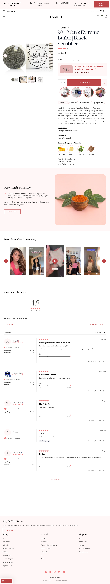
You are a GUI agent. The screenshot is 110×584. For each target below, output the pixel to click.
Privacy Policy (47, 580)
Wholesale (44, 552)
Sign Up (9, 530)
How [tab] (84, 103)
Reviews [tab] (9, 318)
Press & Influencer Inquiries (49, 545)
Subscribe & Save (8, 562)
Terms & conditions (61, 580)
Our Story (44, 538)
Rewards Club (7, 555)
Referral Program (8, 559)
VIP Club (5, 552)
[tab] (14, 79)
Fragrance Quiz (7, 566)
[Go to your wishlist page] (103, 16)
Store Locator (83, 552)
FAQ (80, 538)
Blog (42, 555)
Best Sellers (6, 542)
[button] (65, 49)
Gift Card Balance (84, 548)
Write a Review (98, 325)
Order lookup (83, 542)
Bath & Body (6, 545)
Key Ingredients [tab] (97, 103)
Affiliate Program (46, 548)
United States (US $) (97, 11)
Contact (81, 545)
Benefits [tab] (74, 103)
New (4, 538)
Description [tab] (63, 103)
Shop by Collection (8, 548)
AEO (42, 559)
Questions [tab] (22, 318)
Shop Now (101, 4)
